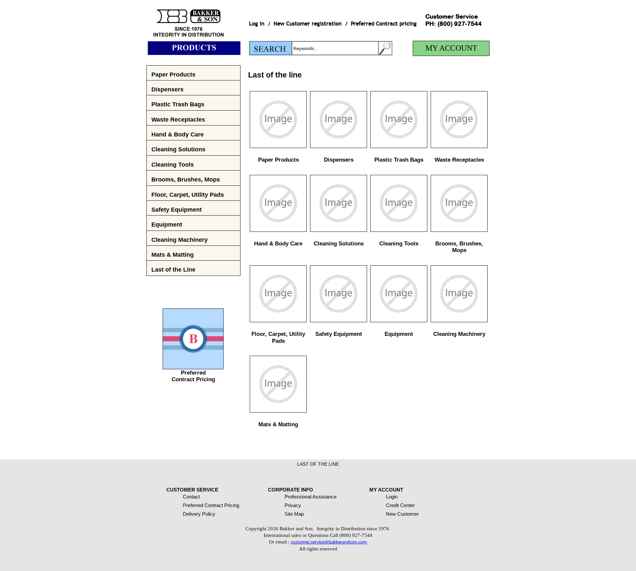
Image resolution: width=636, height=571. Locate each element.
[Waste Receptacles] (459, 146)
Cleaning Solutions (178, 149)
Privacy (293, 505)
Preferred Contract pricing (384, 23)
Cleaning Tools (172, 164)
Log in (256, 23)
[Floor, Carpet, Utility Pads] (278, 320)
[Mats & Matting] (278, 411)
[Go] (385, 48)
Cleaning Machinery (179, 239)
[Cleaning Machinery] (459, 320)
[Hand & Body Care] (278, 230)
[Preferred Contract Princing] (193, 367)
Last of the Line (173, 269)
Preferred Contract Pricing (193, 376)
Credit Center (400, 505)
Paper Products (173, 74)
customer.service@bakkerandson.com (329, 542)
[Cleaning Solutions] (338, 230)
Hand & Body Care (177, 134)
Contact (191, 496)
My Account (451, 48)
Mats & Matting (172, 254)
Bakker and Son (193, 27)
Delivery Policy (199, 514)
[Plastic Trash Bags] (398, 146)
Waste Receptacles (178, 119)
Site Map (294, 514)
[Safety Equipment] (338, 320)
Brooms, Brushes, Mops (185, 179)
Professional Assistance (311, 496)
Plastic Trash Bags (177, 104)
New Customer (402, 514)
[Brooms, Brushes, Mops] (459, 230)
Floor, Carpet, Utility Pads (187, 194)
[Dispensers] (338, 146)
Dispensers (167, 89)
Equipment (166, 224)
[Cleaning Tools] (398, 230)
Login (392, 496)
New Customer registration (308, 23)
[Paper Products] (278, 146)
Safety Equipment (176, 209)
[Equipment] (398, 320)
